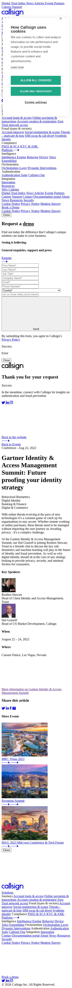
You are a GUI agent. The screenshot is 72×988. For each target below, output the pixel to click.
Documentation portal (47, 196)
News (30, 193)
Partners (59, 193)
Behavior (32, 157)
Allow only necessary (36, 91)
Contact (28, 196)
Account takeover (13, 132)
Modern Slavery (50, 203)
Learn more (17, 67)
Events (49, 193)
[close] (60, 18)
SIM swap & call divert (39, 135)
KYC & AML (29, 146)
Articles (39, 193)
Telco (52, 157)
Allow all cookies (35, 80)
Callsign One (36, 175)
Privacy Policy (11, 339)
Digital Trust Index (13, 193)
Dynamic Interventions (42, 168)
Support (17, 196)
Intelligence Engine (14, 157)
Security (29, 200)
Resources (16, 200)
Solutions (7, 892)
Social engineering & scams (42, 132)
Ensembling (9, 160)
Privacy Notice (30, 203)
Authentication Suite (14, 175)
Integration (8, 182)
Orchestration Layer (14, 168)
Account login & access (17, 117)
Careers (6, 196)
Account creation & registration (37, 121)
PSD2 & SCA (10, 146)
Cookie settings (36, 102)
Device (43, 157)
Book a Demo (10, 207)
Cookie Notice (11, 203)
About (65, 196)
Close (6, 214)
